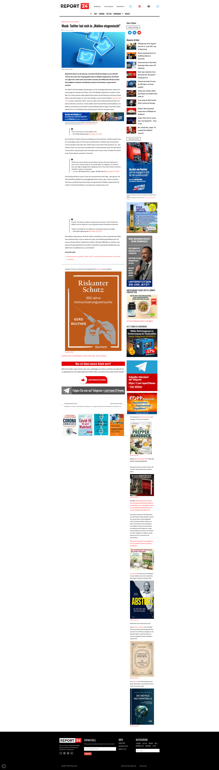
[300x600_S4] (139, 193)
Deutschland (133, 573)
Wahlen (103, 356)
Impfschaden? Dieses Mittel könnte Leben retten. (141, 291)
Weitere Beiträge (133, 27)
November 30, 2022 (112, 171)
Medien (65, 22)
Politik (109, 13)
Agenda (135, 681)
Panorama (117, 13)
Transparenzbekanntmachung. (89, 123)
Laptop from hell (88, 356)
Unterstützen (108, 6)
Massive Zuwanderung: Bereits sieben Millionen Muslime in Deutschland (147, 56)
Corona (101, 13)
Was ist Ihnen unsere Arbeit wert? (93, 364)
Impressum (143, 766)
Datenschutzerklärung (128, 766)
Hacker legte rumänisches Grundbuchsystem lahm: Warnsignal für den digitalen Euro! (147, 75)
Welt (77, 22)
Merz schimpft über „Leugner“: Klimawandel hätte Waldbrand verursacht (147, 130)
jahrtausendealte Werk (141, 459)
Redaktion (97, 6)
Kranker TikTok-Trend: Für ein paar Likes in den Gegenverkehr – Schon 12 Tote (147, 121)
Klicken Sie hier (69, 352)
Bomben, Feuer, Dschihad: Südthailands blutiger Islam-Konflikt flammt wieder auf (147, 94)
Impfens (98, 269)
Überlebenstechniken (145, 417)
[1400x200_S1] (93, 120)
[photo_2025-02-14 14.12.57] (139, 286)
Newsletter (120, 6)
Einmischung (66, 356)
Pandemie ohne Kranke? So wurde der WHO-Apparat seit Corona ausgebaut (147, 84)
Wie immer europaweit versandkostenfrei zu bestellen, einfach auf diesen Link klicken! (141, 543)
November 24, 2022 (95, 134)
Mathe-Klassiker (139, 627)
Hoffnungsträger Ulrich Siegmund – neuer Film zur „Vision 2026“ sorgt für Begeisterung (147, 46)
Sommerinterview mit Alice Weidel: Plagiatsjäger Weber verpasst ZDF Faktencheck (147, 65)
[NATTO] (142, 318)
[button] (91, 14)
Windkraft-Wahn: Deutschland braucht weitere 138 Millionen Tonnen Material (147, 111)
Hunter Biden (77, 356)
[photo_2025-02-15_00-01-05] (142, 232)
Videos (127, 13)
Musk (98, 356)
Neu (95, 13)
